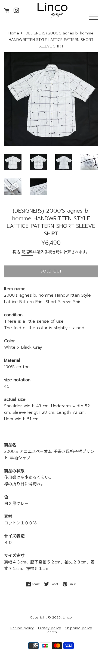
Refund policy (22, 628)
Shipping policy (78, 628)
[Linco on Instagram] (16, 10)
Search (51, 632)
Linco (67, 617)
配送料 (27, 252)
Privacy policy (49, 628)
